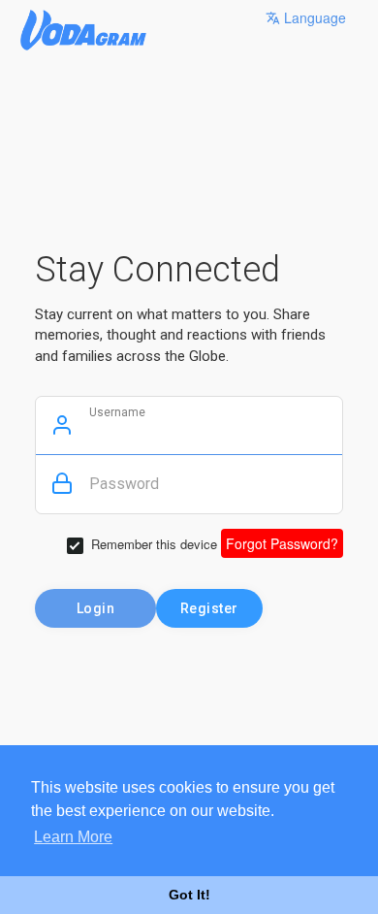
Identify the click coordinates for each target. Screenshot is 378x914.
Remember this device (154, 544)
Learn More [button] (73, 837)
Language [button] (313, 17)
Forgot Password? (282, 543)
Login (96, 608)
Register (209, 608)
